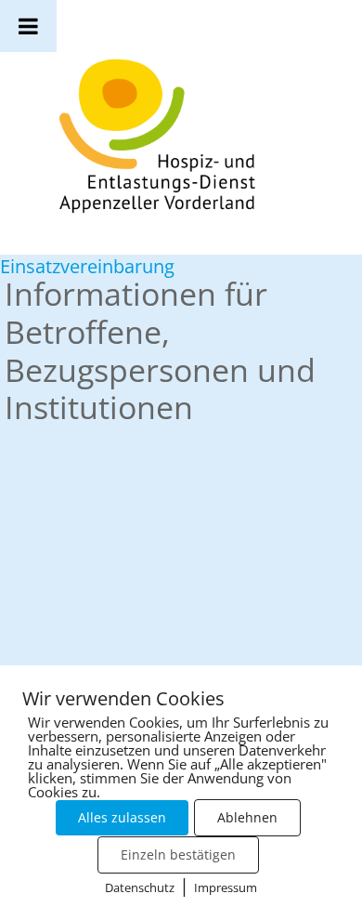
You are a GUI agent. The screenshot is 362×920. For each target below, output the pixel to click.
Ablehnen (247, 817)
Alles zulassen (122, 817)
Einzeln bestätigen (178, 854)
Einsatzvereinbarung (87, 266)
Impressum (225, 887)
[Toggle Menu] (28, 26)
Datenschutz (140, 887)
